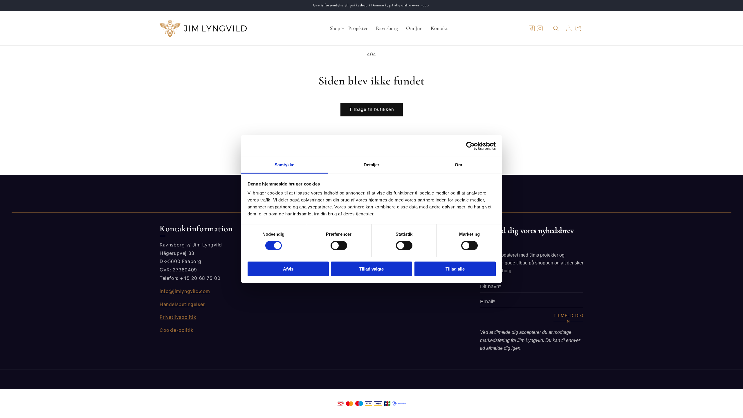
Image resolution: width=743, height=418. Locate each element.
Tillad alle (455, 268)
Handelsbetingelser (182, 304)
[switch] (339, 245)
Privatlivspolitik (178, 317)
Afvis (288, 268)
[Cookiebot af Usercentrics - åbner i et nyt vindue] (470, 145)
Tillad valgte (371, 268)
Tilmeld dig (568, 315)
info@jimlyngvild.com (185, 291)
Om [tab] (458, 164)
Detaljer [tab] (372, 164)
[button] (335, 28)
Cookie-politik (176, 330)
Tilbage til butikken (371, 109)
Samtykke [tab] (285, 164)
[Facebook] (532, 28)
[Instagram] (540, 28)
